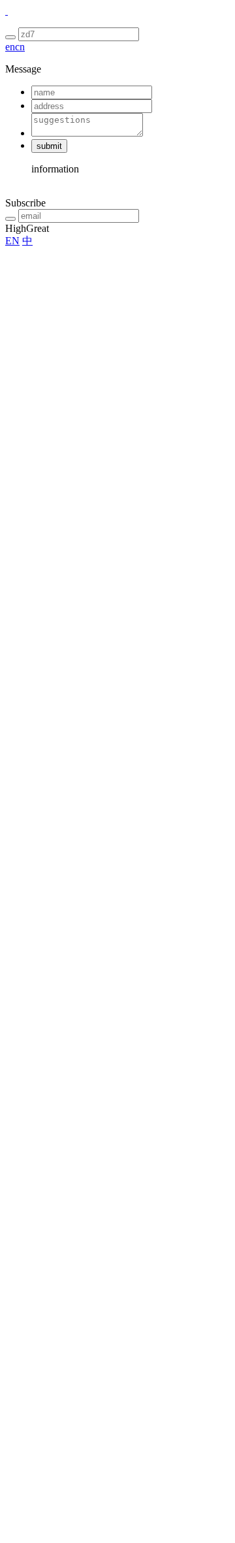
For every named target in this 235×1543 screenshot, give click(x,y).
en (10, 46)
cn (20, 46)
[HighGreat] (6, 10)
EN (12, 240)
